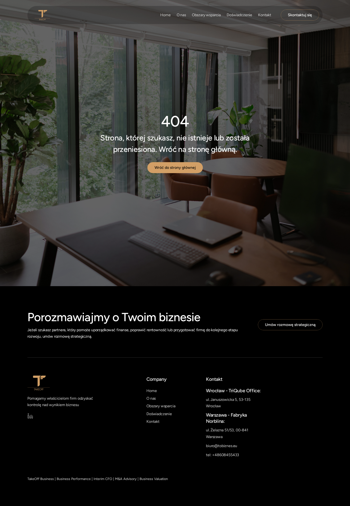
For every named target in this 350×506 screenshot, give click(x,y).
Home (165, 15)
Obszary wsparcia (206, 15)
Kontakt (264, 15)
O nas (181, 15)
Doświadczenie (239, 15)
